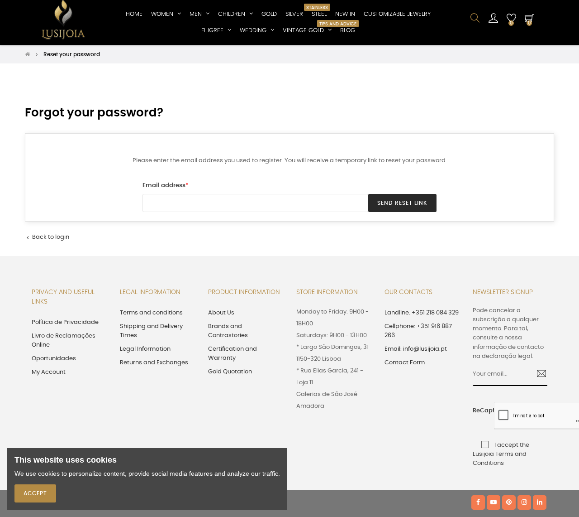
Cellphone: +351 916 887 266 (418, 331)
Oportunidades (54, 359)
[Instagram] (524, 502)
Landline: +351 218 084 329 (421, 313)
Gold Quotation (230, 372)
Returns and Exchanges (154, 363)
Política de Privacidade (65, 322)
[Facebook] (478, 502)
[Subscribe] (538, 374)
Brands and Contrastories (228, 331)
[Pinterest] (509, 502)
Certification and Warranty (232, 353)
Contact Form (404, 363)
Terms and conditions (151, 313)
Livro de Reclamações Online (63, 340)
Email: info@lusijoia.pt (415, 349)
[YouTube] (493, 502)
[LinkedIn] (539, 502)
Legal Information (145, 349)
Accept (35, 493)
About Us (221, 313)
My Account (49, 372)
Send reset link (402, 203)
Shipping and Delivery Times (151, 331)
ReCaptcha (480, 411)
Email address (163, 185)
